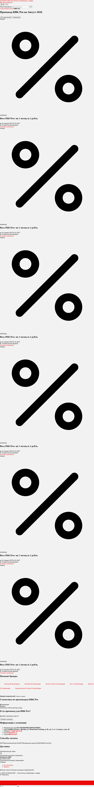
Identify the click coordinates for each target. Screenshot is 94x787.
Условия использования (10, 125)
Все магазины (8, 765)
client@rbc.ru (12, 732)
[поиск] (18, 786)
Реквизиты (5, 775)
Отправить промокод (6, 719)
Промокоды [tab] (16, 17)
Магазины (3, 2)
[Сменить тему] (2, 4)
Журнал (10, 2)
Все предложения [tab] (6, 17)
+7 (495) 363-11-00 (16, 731)
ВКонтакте (13, 734)
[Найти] (6, 4)
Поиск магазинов (6, 7)
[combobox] (20, 7)
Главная (3, 8)
